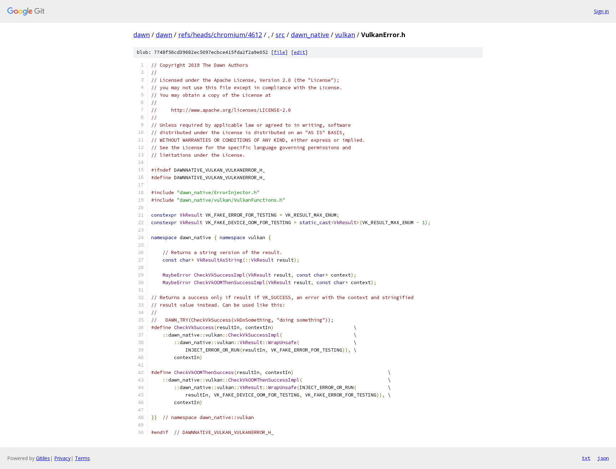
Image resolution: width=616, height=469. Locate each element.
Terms (82, 458)
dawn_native (310, 34)
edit (299, 52)
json (603, 458)
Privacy (62, 458)
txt (586, 458)
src (280, 34)
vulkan (345, 34)
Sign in (601, 11)
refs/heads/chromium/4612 (220, 34)
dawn (141, 34)
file (279, 52)
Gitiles (43, 458)
